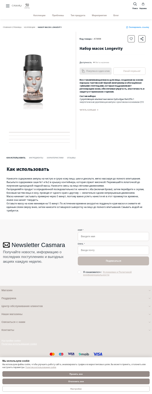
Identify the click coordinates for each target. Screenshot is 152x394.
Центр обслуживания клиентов (22, 306)
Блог (116, 15)
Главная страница (12, 27)
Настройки (76, 389)
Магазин (6, 290)
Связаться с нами (13, 322)
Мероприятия (99, 15)
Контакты (7, 330)
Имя (81, 230)
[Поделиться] (141, 38)
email (81, 244)
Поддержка (8, 298)
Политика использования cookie (19, 344)
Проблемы (58, 15)
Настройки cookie (11, 340)
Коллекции (39, 15)
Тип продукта (78, 15)
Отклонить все (76, 381)
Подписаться (113, 261)
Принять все (76, 374)
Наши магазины (11, 314)
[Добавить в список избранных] (131, 38)
